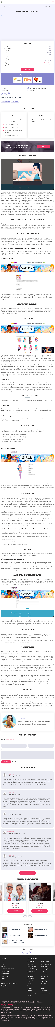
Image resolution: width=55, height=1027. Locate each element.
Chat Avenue (31, 978)
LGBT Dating (31, 961)
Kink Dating (15, 101)
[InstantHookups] (30, 935)
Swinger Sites (4, 986)
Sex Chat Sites (4, 981)
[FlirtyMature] (5, 941)
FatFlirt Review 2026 (14, 929)
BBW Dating (44, 966)
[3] (10, 739)
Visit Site (27, 69)
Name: (3, 743)
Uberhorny (43, 986)
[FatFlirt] (5, 929)
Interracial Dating (32, 966)
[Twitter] (9, 93)
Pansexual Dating (45, 993)
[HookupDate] (30, 929)
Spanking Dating (32, 993)
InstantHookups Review (40, 935)
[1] (7, 739)
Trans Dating (31, 973)
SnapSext (30, 988)
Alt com (29, 995)
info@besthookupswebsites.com (9, 1004)
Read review (15, 907)
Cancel (14, 762)
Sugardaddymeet (45, 981)
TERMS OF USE (4, 976)
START (43, 146)
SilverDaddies (44, 976)
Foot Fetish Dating (32, 969)
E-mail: (30, 743)
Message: (4, 750)
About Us (3, 966)
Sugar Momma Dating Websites (9, 983)
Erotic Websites (6, 101)
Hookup (43, 971)
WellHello (43, 988)
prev (24, 916)
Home (2, 961)
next (30, 916)
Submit (6, 762)
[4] (12, 739)
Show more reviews (27, 873)
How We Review (5, 971)
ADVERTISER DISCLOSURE (7, 969)
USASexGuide (44, 990)
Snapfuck (30, 990)
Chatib (42, 978)
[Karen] (9, 721)
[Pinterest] (12, 93)
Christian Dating (45, 961)
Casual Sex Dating (32, 971)
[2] (8, 739)
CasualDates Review (14, 935)
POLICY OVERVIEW (5, 973)
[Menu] (53, 2)
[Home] (1, 2)
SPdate (29, 983)
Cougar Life (30, 981)
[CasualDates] (5, 935)
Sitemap (3, 978)
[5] (13, 739)
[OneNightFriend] (17, 80)
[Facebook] (2, 93)
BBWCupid (43, 983)
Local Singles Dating (46, 964)
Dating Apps (44, 973)
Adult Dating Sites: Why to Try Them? (11, 97)
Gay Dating (30, 964)
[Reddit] (23, 952)
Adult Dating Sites (45, 969)
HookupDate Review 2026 (41, 929)
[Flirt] (27, 80)
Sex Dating (30, 976)
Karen (19, 717)
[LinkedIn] (5, 93)
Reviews (3, 964)
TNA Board (30, 986)
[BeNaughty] (37, 80)
